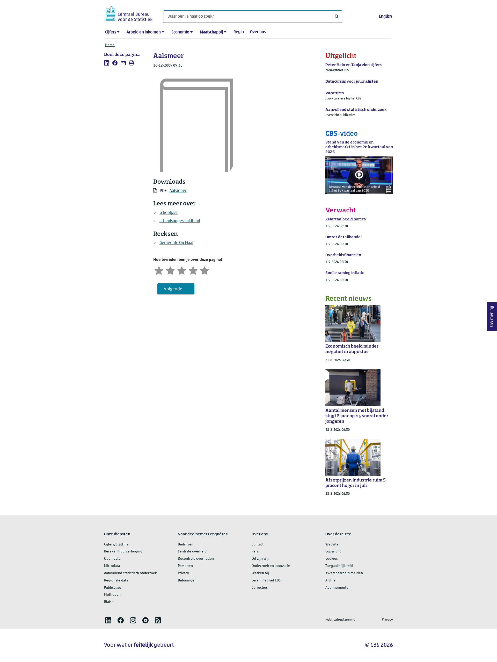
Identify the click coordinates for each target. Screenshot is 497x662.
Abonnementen (337, 587)
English (385, 17)
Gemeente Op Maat (176, 243)
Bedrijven (185, 544)
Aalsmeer (178, 191)
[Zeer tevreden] (204, 270)
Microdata (112, 566)
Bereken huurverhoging (123, 551)
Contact (258, 544)
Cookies (331, 558)
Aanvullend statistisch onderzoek (130, 573)
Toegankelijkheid (339, 566)
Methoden (112, 594)
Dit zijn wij (260, 558)
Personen (185, 566)
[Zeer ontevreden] (159, 270)
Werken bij (260, 573)
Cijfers (110, 32)
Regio (238, 32)
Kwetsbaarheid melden (344, 573)
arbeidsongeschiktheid (179, 221)
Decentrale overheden (196, 558)
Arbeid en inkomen (144, 32)
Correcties (260, 587)
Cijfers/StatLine (116, 544)
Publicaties (112, 587)
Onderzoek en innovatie (271, 566)
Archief (331, 580)
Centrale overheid (192, 551)
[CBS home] (129, 12)
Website (332, 544)
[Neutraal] (181, 270)
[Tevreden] (193, 270)
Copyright (333, 551)
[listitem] (107, 63)
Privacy (183, 573)
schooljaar (168, 213)
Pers (255, 551)
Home (110, 45)
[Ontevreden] (170, 270)
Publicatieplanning (340, 619)
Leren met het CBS (266, 580)
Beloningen (187, 580)
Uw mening (492, 316)
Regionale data (116, 580)
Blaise (109, 602)
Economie (180, 32)
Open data (112, 558)
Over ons (258, 32)
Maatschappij (211, 32)
